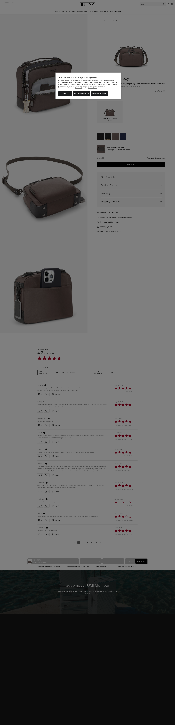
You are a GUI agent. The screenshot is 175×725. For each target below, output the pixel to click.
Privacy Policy (79, 88)
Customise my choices (99, 93)
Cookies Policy (92, 88)
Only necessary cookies (81, 93)
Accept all (65, 93)
